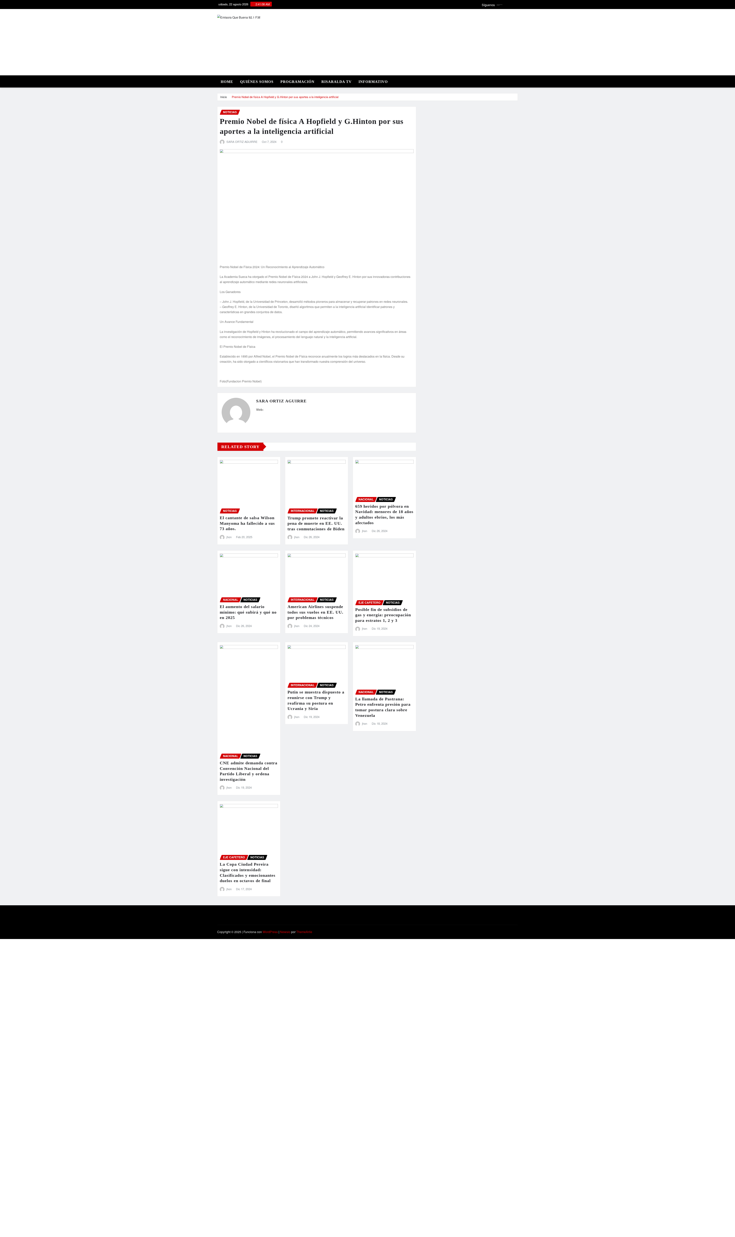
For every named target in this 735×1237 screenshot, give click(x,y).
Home (227, 82)
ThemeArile (304, 932)
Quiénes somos (257, 82)
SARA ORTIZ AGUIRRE (241, 142)
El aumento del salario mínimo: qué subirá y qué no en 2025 (248, 612)
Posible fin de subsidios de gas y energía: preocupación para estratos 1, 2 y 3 (383, 615)
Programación (297, 82)
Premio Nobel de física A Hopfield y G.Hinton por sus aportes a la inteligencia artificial (285, 97)
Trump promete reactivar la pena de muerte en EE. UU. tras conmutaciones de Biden (316, 523)
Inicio (223, 97)
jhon (229, 537)
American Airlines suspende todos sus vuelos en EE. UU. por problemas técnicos (315, 612)
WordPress (270, 932)
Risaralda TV (336, 82)
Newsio (285, 932)
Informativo (373, 82)
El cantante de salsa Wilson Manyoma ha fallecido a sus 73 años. (247, 523)
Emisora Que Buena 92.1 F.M (261, 58)
